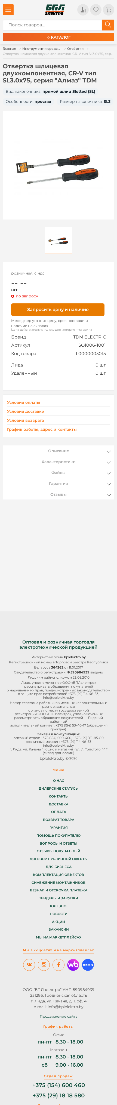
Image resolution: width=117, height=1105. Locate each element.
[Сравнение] (83, 10)
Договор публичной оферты (59, 859)
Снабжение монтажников (58, 883)
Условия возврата (25, 420)
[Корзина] (108, 10)
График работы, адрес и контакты (42, 429)
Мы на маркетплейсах (58, 937)
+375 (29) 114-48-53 (83, 694)
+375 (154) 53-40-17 (71, 725)
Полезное (58, 906)
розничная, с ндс (28, 273)
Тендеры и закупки (58, 898)
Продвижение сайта (59, 1016)
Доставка (58, 804)
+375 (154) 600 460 (58, 1085)
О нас (58, 781)
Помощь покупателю (58, 836)
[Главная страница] (55, 9)
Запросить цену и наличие (58, 309)
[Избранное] (95, 10)
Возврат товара (58, 820)
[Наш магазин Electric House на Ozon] (88, 965)
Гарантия (59, 828)
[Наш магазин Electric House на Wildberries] (73, 965)
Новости (58, 914)
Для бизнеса (59, 867)
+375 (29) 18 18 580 (59, 1095)
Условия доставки (25, 411)
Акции (58, 922)
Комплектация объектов (58, 875)
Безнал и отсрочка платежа (58, 890)
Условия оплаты (23, 402)
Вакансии (58, 929)
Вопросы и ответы (58, 843)
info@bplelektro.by (58, 697)
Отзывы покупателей (58, 851)
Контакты (59, 796)
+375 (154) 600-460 (56, 738)
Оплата (58, 812)
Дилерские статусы (59, 788)
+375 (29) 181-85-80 (88, 738)
